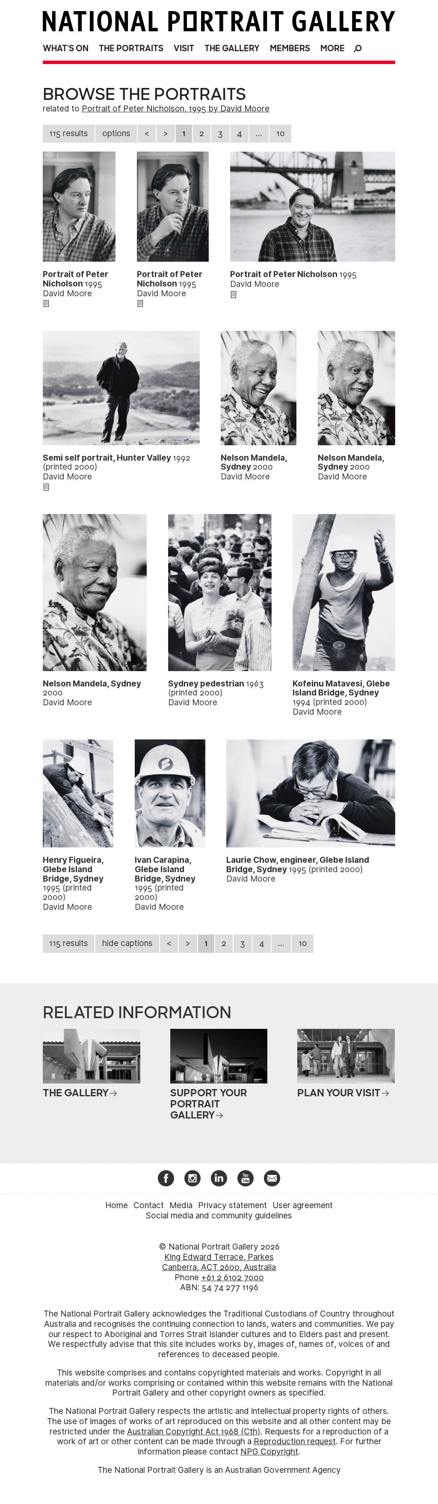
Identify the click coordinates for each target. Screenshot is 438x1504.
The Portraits (131, 48)
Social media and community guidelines (219, 1216)
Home (116, 1205)
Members (290, 48)
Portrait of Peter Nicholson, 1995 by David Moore (175, 109)
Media (180, 1205)
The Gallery (232, 48)
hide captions (127, 943)
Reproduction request (295, 1441)
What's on (66, 48)
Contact (148, 1205)
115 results (68, 133)
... (259, 133)
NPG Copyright (269, 1452)
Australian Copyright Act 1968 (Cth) (193, 1432)
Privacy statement (232, 1205)
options (116, 133)
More (332, 48)
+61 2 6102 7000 (232, 1277)
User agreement (302, 1205)
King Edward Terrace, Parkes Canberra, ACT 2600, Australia (219, 1262)
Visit (184, 48)
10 (280, 133)
